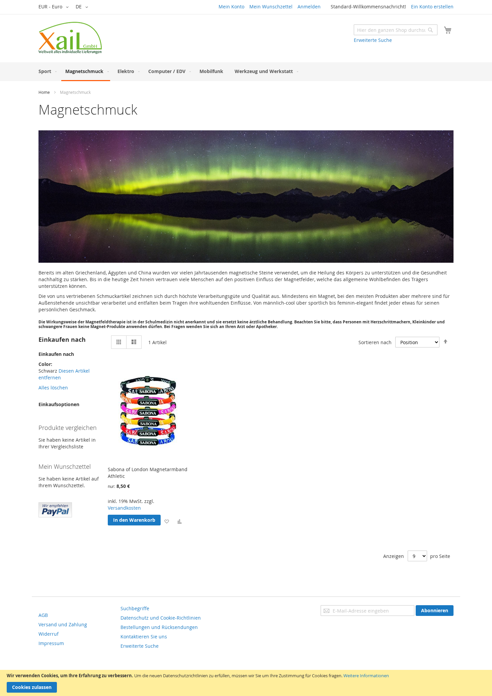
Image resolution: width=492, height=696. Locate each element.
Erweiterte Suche (373, 40)
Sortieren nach (375, 342)
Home (44, 92)
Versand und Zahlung (62, 624)
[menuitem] (46, 71)
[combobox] (395, 29)
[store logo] (70, 38)
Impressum (51, 643)
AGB (43, 615)
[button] (54, 7)
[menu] (246, 71)
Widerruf (48, 634)
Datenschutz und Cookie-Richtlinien (160, 618)
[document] (246, 683)
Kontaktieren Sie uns (143, 636)
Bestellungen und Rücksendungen (159, 627)
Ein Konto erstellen (432, 6)
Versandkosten (124, 508)
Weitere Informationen (366, 676)
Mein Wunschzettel (271, 6)
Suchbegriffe (134, 608)
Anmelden (309, 6)
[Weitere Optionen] (55, 515)
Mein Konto (231, 6)
